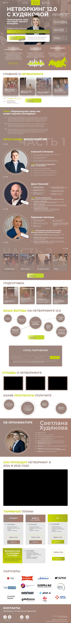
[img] (5, 617)
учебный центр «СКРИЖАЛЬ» (21, 620)
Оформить (14, 542)
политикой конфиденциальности (38, 361)
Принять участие (14, 38)
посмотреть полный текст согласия (35, 362)
